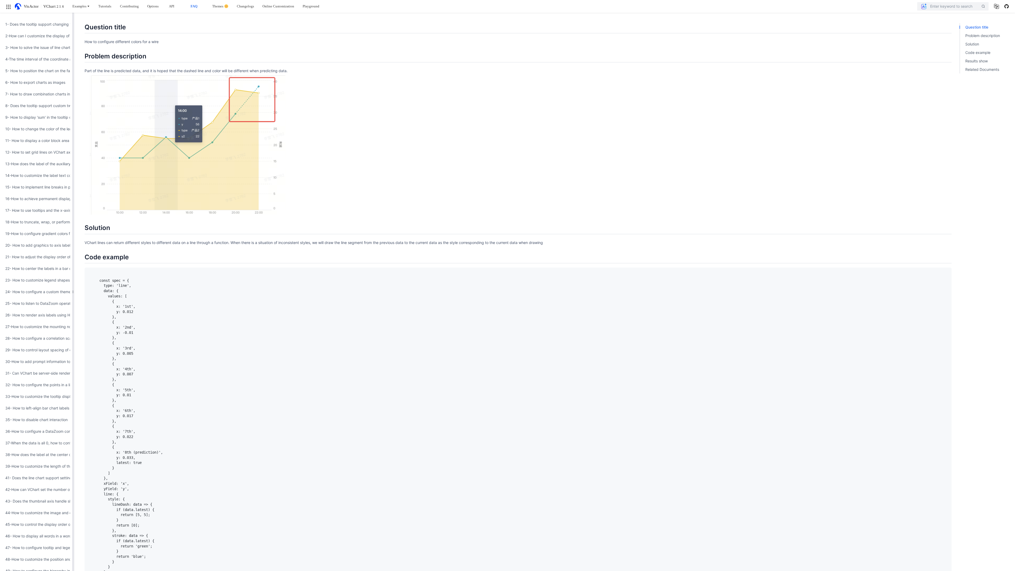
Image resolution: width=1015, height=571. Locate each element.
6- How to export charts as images (35, 82)
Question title (976, 27)
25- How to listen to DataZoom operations (36, 303)
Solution (972, 44)
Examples (79, 6)
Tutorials (104, 6)
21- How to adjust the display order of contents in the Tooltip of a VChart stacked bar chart (36, 257)
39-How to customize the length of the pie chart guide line (36, 466)
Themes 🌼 (220, 6)
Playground (311, 6)
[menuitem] (36, 24)
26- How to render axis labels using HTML (36, 315)
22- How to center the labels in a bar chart (36, 268)
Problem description (982, 35)
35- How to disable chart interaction (36, 419)
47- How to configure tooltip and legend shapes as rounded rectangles (36, 547)
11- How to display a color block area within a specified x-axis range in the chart (36, 140)
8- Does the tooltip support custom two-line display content (36, 105)
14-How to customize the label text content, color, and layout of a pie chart (36, 175)
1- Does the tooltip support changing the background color (36, 24)
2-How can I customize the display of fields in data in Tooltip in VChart (36, 36)
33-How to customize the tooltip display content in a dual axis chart (36, 396)
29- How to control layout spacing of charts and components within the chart (36, 350)
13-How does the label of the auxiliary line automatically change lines (36, 164)
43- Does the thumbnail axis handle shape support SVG (36, 501)
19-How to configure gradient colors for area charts (36, 233)
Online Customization (278, 6)
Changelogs (245, 6)
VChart (53, 6)
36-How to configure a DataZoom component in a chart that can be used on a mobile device (36, 431)
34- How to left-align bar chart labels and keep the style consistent (36, 408)
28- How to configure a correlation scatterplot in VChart (36, 338)
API (171, 6)
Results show (976, 61)
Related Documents (982, 69)
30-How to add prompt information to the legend (36, 361)
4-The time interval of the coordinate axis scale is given (36, 59)
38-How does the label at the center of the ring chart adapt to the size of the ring (36, 454)
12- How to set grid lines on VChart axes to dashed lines (36, 152)
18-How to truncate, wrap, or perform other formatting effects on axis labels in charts (36, 222)
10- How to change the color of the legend (36, 129)
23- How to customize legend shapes (36, 280)
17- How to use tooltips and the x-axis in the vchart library (36, 210)
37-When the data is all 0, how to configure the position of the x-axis (36, 443)
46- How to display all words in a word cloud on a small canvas (36, 536)
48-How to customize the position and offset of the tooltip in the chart (36, 559)
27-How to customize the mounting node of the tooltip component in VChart (36, 326)
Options (153, 6)
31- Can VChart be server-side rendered (36, 373)
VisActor (31, 6)
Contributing (129, 6)
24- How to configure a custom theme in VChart (36, 291)
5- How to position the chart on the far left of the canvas (36, 70)
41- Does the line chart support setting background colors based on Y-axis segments (36, 478)
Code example (977, 52)
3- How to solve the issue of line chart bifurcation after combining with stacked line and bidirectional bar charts (36, 47)
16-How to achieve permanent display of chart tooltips (36, 198)
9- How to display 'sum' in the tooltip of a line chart (36, 117)
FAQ (194, 6)
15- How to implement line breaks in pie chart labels (36, 187)
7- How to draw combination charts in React (36, 94)
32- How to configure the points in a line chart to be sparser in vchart (36, 385)
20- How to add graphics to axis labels (36, 245)
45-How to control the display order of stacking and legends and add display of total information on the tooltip (36, 524)
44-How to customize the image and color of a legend (36, 512)
